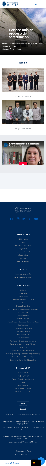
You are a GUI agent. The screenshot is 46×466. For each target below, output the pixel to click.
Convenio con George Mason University (23, 344)
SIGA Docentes (23, 386)
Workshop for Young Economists (23, 351)
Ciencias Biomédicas (23, 306)
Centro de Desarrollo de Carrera (23, 300)
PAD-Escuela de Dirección (23, 277)
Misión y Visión (23, 239)
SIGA (23, 382)
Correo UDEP (23, 373)
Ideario (23, 242)
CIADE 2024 (23, 347)
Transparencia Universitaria (23, 252)
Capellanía (23, 293)
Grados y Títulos (23, 316)
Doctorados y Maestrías (23, 274)
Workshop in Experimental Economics (23, 341)
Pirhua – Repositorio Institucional (23, 379)
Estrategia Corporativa (23, 246)
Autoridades (23, 258)
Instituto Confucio (23, 319)
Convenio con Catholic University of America (23, 309)
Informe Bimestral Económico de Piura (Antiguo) (23, 322)
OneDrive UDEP (23, 376)
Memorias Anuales (23, 261)
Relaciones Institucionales (23, 328)
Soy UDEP (23, 249)
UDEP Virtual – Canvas (23, 389)
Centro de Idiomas (23, 303)
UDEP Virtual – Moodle (23, 392)
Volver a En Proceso (12, 463)
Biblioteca (23, 290)
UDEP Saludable (23, 335)
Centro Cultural (23, 297)
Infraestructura (23, 255)
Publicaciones (23, 325)
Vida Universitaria (23, 338)
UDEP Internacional (23, 331)
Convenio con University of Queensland (23, 360)
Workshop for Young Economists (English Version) (23, 354)
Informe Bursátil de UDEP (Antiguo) (23, 357)
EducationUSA (23, 312)
